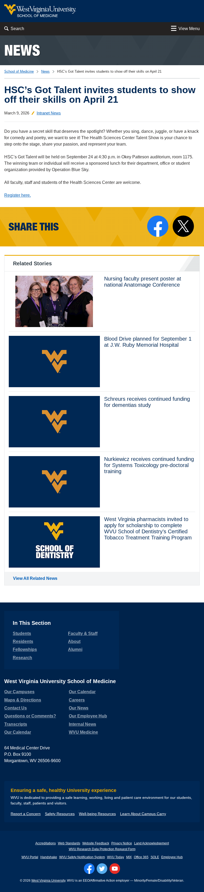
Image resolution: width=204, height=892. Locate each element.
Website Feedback (95, 843)
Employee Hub (172, 857)
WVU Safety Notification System (82, 857)
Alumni (75, 649)
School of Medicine (19, 71)
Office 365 (141, 857)
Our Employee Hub (88, 716)
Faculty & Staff (82, 633)
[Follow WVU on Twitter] (102, 868)
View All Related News (35, 578)
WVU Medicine (83, 732)
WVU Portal (30, 857)
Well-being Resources (97, 814)
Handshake (48, 857)
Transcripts (15, 724)
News (22, 50)
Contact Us (15, 708)
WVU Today (115, 857)
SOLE (155, 857)
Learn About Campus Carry (143, 814)
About (74, 641)
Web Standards (69, 843)
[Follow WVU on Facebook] (89, 868)
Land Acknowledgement (151, 843)
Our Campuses (19, 691)
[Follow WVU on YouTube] (114, 868)
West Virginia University (48, 880)
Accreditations (45, 843)
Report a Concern (26, 814)
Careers (77, 700)
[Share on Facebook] (157, 226)
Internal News (82, 724)
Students (22, 633)
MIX (129, 857)
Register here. (17, 195)
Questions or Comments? (30, 716)
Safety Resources (60, 814)
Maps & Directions (22, 700)
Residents (23, 641)
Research (22, 657)
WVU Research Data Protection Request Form (102, 849)
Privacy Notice (121, 843)
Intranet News (49, 113)
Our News (78, 708)
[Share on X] (183, 226)
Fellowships (25, 649)
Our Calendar (17, 732)
